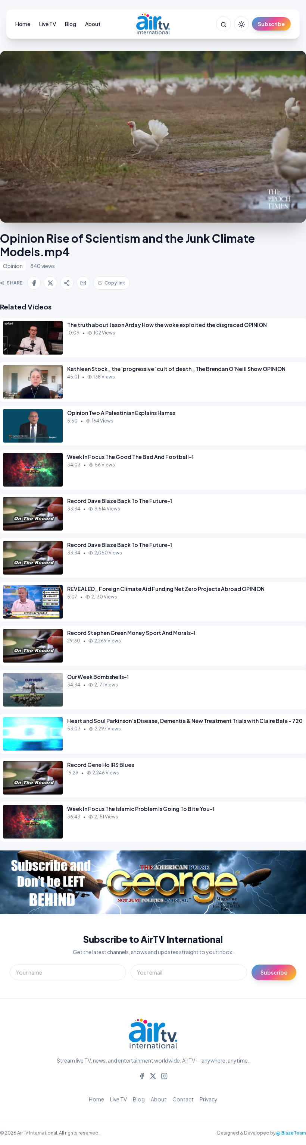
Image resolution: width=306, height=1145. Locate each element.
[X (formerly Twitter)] (153, 1075)
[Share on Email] (83, 283)
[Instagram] (164, 1075)
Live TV (47, 24)
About (92, 24)
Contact (183, 1099)
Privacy (209, 1099)
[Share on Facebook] (34, 283)
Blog (70, 24)
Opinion (13, 265)
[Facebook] (141, 1075)
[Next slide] (283, 882)
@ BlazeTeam (291, 1133)
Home (22, 24)
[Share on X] (50, 283)
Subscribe (271, 24)
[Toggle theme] (241, 23)
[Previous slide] (22, 882)
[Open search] (223, 23)
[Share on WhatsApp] (67, 283)
